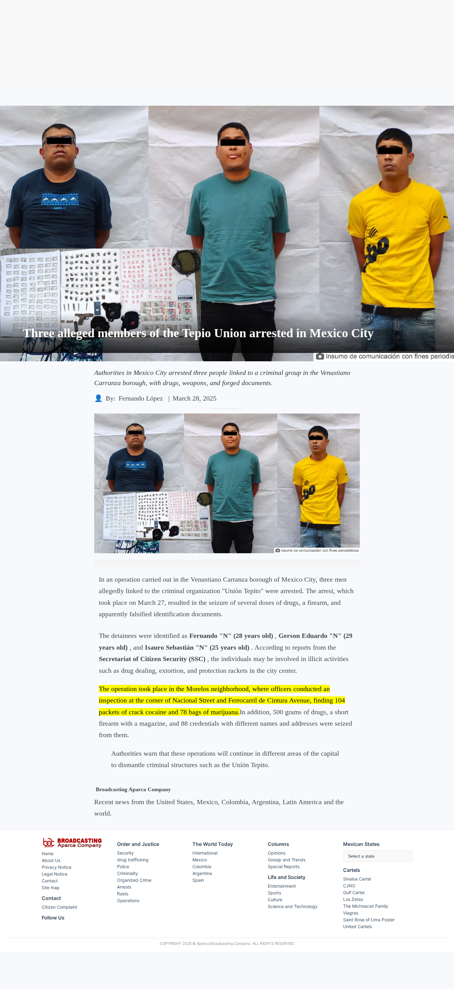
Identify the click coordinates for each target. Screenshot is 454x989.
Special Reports (284, 866)
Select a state (361, 856)
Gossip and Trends (286, 859)
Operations (128, 900)
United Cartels (357, 926)
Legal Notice (54, 874)
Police (123, 866)
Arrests (124, 886)
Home (47, 853)
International (204, 852)
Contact (50, 880)
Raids (122, 893)
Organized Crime (134, 880)
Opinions (276, 852)
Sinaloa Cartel (357, 878)
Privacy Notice (56, 867)
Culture (275, 899)
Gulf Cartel (353, 892)
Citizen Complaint (59, 907)
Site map (51, 887)
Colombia (201, 866)
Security (125, 852)
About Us (51, 860)
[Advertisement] (227, 43)
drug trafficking (133, 859)
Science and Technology (292, 906)
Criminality (127, 873)
